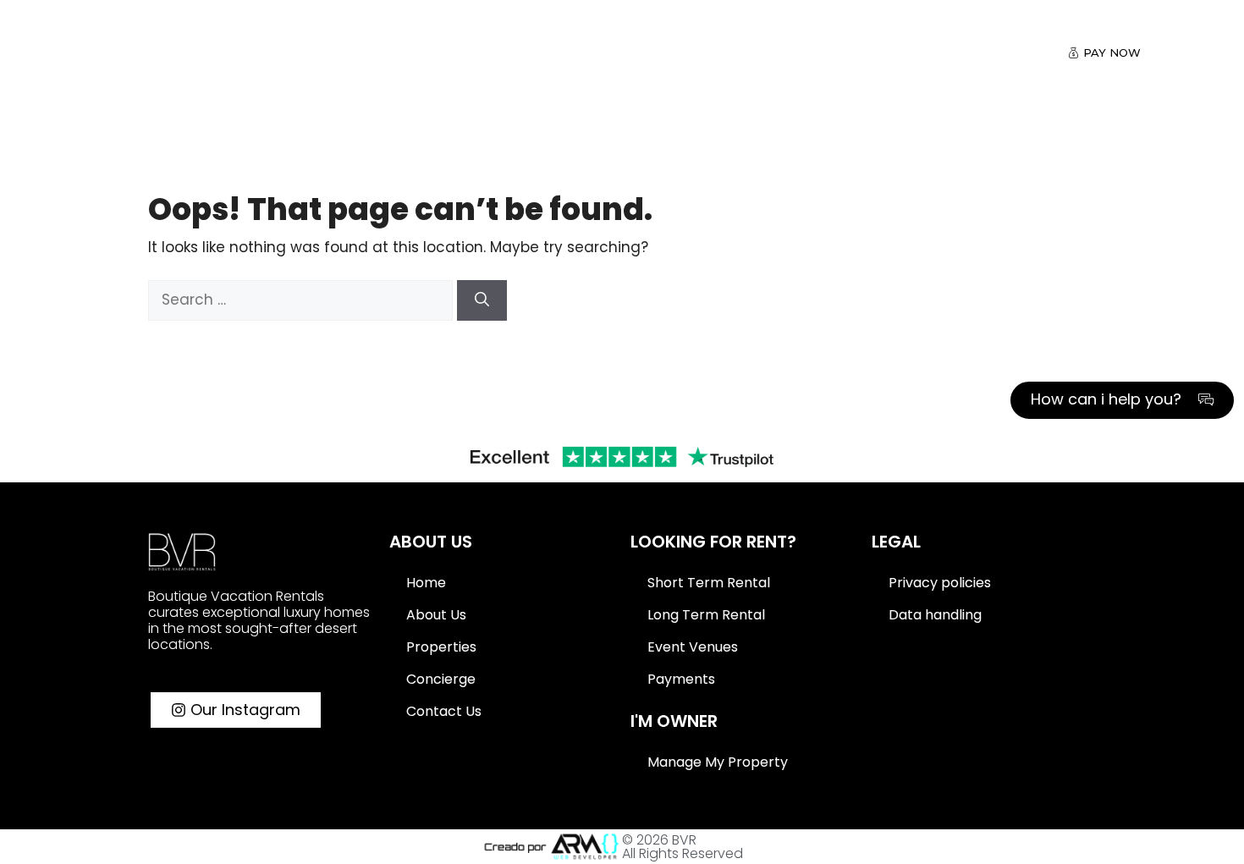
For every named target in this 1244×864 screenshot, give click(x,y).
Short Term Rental (708, 582)
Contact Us (729, 53)
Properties (386, 53)
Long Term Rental (706, 615)
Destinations (262, 53)
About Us (614, 53)
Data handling (935, 615)
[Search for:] (302, 299)
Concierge (441, 679)
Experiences (503, 53)
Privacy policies (940, 582)
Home (426, 582)
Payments (681, 679)
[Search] (482, 300)
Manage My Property (717, 762)
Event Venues (692, 647)
